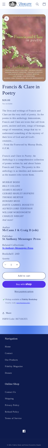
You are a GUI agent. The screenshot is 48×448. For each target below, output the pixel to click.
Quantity (6, 259)
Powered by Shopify (35, 445)
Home (8, 346)
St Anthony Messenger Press (17, 248)
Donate (8, 373)
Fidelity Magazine (14, 366)
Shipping (9, 398)
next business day (23, 303)
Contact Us (10, 392)
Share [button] (8, 313)
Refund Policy (12, 412)
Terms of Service (13, 418)
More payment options (24, 291)
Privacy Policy (12, 405)
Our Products (11, 360)
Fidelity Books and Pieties (20, 445)
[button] (3, 4)
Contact (8, 353)
